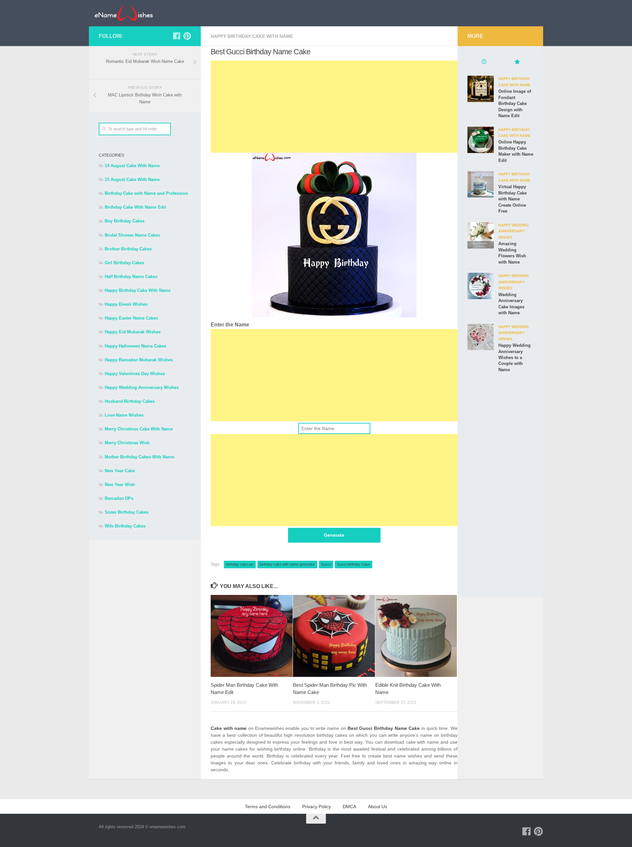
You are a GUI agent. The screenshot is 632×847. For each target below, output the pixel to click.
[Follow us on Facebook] (176, 36)
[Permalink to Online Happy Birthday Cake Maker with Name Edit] (480, 140)
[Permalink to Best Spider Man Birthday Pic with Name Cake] (334, 636)
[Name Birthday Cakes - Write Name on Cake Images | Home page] (123, 13)
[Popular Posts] (516, 62)
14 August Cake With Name (132, 165)
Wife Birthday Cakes (125, 526)
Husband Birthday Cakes (130, 401)
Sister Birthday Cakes (126, 512)
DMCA (349, 806)
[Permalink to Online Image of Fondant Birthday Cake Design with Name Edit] (480, 89)
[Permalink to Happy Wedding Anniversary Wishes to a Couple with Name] (480, 337)
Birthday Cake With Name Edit (135, 207)
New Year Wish (120, 484)
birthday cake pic (239, 564)
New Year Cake (120, 470)
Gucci (326, 564)
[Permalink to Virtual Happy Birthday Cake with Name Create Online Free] (480, 184)
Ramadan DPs (119, 498)
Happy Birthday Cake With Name (252, 36)
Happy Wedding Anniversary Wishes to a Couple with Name (514, 357)
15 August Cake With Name (132, 179)
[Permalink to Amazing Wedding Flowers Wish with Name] (480, 235)
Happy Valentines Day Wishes (135, 373)
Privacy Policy (316, 806)
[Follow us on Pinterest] (187, 36)
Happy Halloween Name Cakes (135, 346)
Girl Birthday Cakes (124, 262)
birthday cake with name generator (287, 564)
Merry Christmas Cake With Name (139, 428)
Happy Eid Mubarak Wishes (133, 331)
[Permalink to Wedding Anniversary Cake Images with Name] (480, 286)
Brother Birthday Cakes (128, 248)
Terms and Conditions (267, 806)
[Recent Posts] (483, 62)
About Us (377, 806)
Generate (334, 535)
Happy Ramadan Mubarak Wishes (139, 359)
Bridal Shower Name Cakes (132, 235)
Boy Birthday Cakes (125, 220)
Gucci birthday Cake (353, 564)
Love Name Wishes (124, 415)
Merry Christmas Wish (127, 442)
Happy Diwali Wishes (126, 304)
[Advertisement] (334, 107)
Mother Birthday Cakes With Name (139, 456)
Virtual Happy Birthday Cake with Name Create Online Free (512, 199)
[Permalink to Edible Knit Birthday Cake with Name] (416, 636)
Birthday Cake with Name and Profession (146, 193)
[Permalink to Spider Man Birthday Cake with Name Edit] (252, 636)
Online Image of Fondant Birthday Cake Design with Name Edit (514, 103)
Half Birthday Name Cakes (131, 276)
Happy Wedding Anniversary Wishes (142, 387)
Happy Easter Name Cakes (131, 318)
